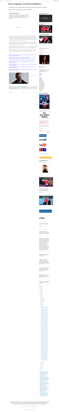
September (42, 301)
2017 (40, 293)
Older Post (35, 92)
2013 (40, 297)
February (42, 363)
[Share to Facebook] (24, 86)
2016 (40, 294)
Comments (41, 128)
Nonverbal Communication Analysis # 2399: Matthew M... (45, 333)
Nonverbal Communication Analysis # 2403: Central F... (44, 326)
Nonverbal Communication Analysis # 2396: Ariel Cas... (44, 338)
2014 (40, 296)
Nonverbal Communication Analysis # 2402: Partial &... (44, 328)
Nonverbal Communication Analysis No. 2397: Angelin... (44, 337)
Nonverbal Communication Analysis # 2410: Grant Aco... (44, 314)
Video (15, 88)
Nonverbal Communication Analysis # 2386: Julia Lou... (44, 356)
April (41, 361)
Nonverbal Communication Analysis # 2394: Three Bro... (44, 342)
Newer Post (10, 92)
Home (23, 92)
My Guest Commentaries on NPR (43, 153)
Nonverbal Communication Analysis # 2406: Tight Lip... (44, 321)
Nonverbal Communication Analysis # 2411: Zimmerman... (45, 312)
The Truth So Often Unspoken (43, 162)
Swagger (12, 88)
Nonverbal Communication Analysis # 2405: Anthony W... (45, 323)
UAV (13, 88)
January (42, 364)
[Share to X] (23, 86)
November (42, 299)
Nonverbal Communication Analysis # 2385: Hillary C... (44, 358)
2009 (40, 369)
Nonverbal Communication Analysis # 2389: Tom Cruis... (44, 351)
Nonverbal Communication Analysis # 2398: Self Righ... (44, 335)
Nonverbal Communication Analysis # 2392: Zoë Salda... (45, 345)
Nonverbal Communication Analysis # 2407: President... (44, 319)
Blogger (33, 409)
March (41, 362)
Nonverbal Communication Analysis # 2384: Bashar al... (44, 359)
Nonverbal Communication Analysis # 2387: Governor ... (44, 354)
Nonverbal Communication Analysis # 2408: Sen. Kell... (44, 317)
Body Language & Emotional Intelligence (24, 4)
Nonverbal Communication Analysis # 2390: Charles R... (44, 349)
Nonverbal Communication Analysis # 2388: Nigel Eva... (44, 352)
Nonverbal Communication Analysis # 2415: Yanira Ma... (44, 307)
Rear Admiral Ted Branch (17, 37)
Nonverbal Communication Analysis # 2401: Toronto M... (44, 330)
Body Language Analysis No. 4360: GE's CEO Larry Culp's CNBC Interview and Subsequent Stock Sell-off (44, 123)
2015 (40, 295)
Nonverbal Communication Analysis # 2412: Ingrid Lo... (44, 310)
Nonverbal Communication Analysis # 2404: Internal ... (44, 324)
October (42, 300)
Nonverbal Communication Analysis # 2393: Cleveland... (45, 344)
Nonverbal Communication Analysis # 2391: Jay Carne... (45, 347)
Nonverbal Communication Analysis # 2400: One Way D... (45, 331)
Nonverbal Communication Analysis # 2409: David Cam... (45, 316)
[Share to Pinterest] (25, 86)
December (42, 298)
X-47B (16, 88)
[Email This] (21, 86)
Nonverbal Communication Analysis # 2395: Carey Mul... (45, 340)
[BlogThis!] (22, 86)
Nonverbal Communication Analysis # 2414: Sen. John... (44, 309)
